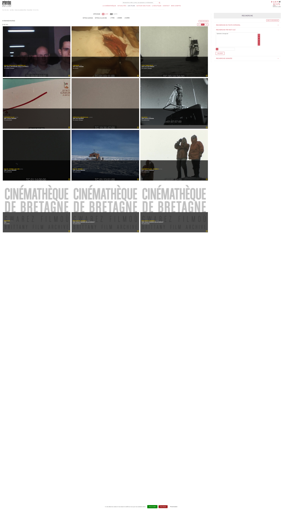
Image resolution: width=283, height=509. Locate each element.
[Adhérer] (272, 2)
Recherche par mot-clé (247, 30)
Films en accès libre (101, 18)
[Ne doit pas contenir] (259, 42)
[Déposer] (274, 2)
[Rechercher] (159, 2)
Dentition (7, 220)
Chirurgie (76, 65)
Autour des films (143, 5)
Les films (131, 5)
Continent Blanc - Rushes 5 (150, 169)
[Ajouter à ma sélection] (69, 76)
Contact (166, 5)
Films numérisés (88, 18)
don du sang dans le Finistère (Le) (15, 65)
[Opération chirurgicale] (237, 33)
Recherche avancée (247, 58)
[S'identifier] (276, 2)
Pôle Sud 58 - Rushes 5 (148, 220)
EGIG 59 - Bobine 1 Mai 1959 (11, 169)
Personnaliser (173, 506)
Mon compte (176, 5)
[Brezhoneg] (279, 2)
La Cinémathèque (109, 5)
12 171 (276, 4)
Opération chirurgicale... (81, 117)
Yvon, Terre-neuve (147, 65)
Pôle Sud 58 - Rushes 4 (79, 220)
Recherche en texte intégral (247, 25)
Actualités (121, 5)
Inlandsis (144, 117)
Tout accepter (152, 506)
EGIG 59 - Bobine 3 (78, 169)
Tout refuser (163, 506)
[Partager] (277, 2)
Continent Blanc (9, 117)
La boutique (156, 5)
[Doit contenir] (259, 40)
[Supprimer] (259, 37)
